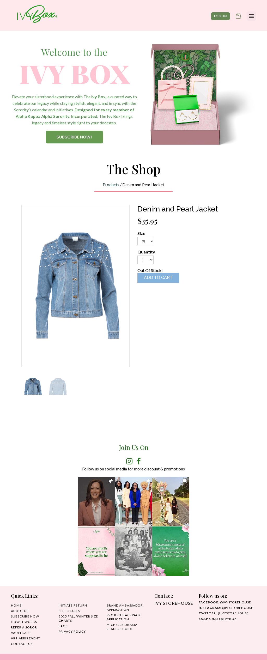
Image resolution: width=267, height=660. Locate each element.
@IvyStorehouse (226, 608)
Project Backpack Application (124, 617)
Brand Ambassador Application (125, 607)
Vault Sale (21, 633)
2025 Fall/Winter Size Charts (78, 618)
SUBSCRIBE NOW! (74, 137)
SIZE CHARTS (69, 611)
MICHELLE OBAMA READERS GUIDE (122, 627)
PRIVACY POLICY (72, 631)
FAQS (63, 626)
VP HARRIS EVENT (25, 638)
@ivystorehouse (225, 602)
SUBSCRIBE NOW (25, 616)
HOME (16, 605)
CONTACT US (22, 644)
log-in (220, 16)
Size (141, 233)
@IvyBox (218, 619)
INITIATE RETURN (73, 605)
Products (111, 184)
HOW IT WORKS (24, 622)
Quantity (146, 251)
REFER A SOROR (24, 627)
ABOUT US (19, 611)
